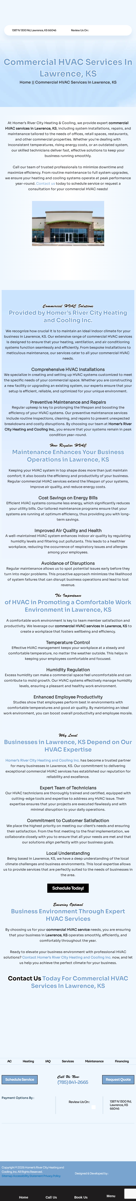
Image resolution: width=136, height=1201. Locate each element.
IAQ (48, 1061)
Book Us (81, 1197)
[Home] (23, 1189)
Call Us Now (68, 1077)
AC (9, 1061)
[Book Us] (81, 1189)
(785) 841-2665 (72, 1082)
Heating (28, 1061)
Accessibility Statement (28, 1176)
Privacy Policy (51, 1176)
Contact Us (24, 978)
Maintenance (94, 1061)
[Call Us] (51, 1189)
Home (25, 82)
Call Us (51, 1197)
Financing (122, 1061)
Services (68, 1061)
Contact (29, 957)
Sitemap (7, 1176)
